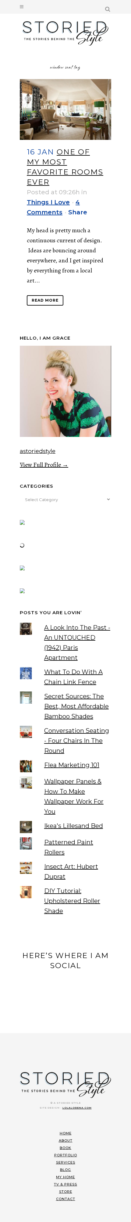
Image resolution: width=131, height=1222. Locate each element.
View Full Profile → (44, 465)
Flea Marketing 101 (71, 765)
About (66, 1140)
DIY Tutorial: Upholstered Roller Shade (72, 901)
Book (65, 1148)
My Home (65, 1177)
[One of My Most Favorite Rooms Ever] (65, 109)
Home (66, 1133)
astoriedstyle (37, 451)
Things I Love (48, 202)
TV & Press (65, 1184)
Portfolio (65, 1155)
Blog (65, 1170)
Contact (65, 1199)
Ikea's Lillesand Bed (73, 825)
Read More (45, 300)
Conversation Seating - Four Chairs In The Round (76, 740)
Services (65, 1162)
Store (65, 1191)
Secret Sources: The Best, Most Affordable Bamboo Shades (76, 706)
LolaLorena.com (77, 1107)
